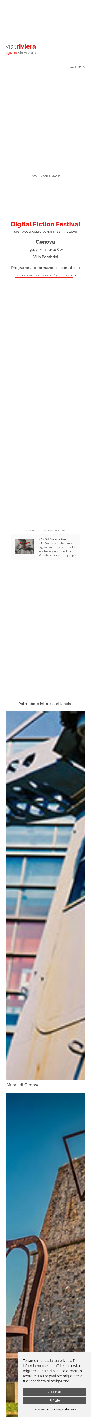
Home (34, 176)
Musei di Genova (23, 1084)
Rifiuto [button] (54, 1400)
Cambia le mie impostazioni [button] (55, 1409)
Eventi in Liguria (50, 176)
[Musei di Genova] (45, 896)
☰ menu (77, 66)
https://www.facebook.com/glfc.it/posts (44, 275)
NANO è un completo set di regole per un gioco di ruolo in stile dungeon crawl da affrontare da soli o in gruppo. (57, 547)
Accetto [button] (54, 1391)
